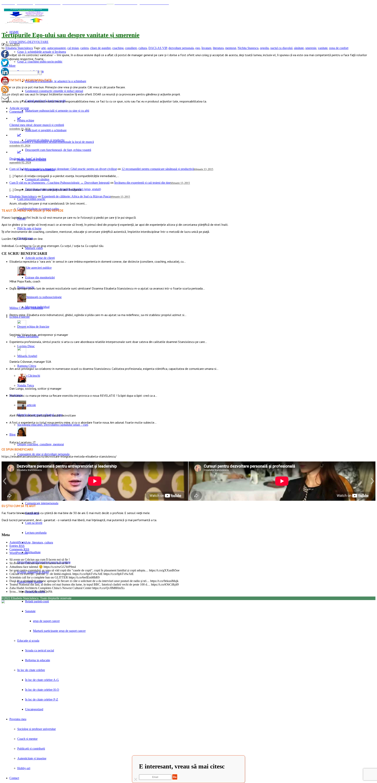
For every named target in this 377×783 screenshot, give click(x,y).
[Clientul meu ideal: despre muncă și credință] (19, 118)
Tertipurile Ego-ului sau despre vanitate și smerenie (70, 34)
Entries (17, 545)
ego (197, 48)
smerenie (310, 48)
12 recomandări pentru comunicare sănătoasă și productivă (158, 169)
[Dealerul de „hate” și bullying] (19, 152)
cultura (142, 48)
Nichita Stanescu (248, 48)
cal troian (73, 48)
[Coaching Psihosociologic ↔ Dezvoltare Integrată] (26, 16)
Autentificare (17, 542)
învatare (206, 48)
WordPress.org (18, 553)
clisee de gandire (100, 48)
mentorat (230, 48)
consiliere (131, 48)
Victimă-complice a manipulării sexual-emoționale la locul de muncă (51, 141)
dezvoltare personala (181, 48)
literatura (218, 48)
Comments (19, 549)
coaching (118, 48)
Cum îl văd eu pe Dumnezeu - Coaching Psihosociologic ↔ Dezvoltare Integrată (59, 182)
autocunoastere (56, 48)
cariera (84, 48)
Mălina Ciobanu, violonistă (26, 308)
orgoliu (264, 48)
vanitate (323, 48)
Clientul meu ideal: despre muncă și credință (36, 125)
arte (43, 48)
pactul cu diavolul (281, 48)
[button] (4, 481)
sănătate (299, 48)
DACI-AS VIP (157, 48)
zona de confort (338, 48)
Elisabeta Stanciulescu (19, 48)
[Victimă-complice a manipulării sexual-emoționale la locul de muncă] (19, 135)
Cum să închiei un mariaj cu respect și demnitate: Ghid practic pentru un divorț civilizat (63, 169)
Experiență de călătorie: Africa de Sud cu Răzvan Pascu (76, 196)
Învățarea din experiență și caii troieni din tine (142, 182)
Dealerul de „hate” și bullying (27, 158)
